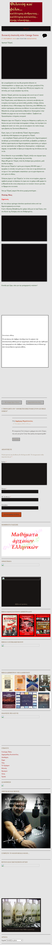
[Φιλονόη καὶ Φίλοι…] (26, 23)
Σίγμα (3, 760)
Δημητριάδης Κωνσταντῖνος (10, 754)
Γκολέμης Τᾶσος (7, 752)
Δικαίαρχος (5, 757)
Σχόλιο (4, 462)
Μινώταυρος (32, 38)
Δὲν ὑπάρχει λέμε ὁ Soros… (11, 402)
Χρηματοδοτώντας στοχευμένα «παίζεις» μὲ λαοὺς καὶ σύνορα (36, 402)
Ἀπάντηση (16, 439)
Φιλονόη (4, 768)
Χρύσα (4, 777)
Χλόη (3, 774)
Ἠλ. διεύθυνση (6, 497)
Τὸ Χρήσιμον (5, 765)
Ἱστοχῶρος (5, 505)
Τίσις (3, 763)
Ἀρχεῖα (4, 940)
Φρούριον (4, 771)
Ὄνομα (4, 488)
